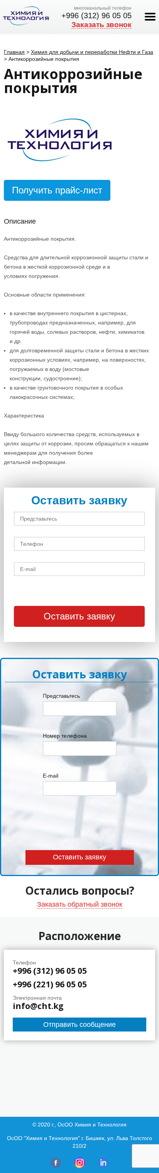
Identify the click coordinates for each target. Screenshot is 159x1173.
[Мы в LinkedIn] (103, 1166)
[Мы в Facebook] (56, 1166)
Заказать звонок (101, 25)
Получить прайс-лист (57, 190)
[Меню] (150, 17)
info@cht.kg (38, 1006)
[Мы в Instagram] (79, 1166)
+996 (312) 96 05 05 (96, 15)
